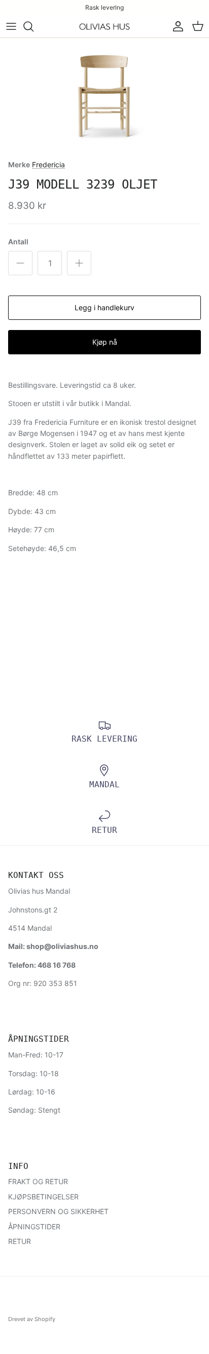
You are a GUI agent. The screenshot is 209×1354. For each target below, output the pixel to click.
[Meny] (11, 26)
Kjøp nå (104, 342)
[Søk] (33, 26)
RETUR (19, 1241)
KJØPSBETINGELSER (43, 1196)
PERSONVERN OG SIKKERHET (58, 1211)
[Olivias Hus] (104, 26)
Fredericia (48, 164)
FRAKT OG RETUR (38, 1181)
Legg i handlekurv (104, 307)
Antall (18, 241)
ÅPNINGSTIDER (34, 1226)
